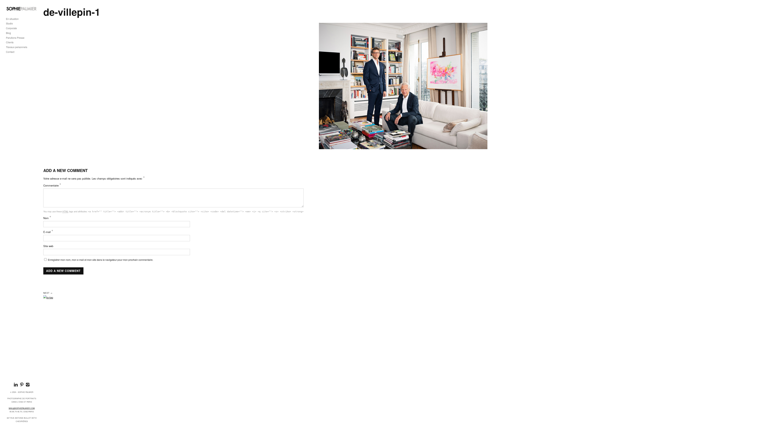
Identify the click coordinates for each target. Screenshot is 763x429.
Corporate (11, 28)
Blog (8, 33)
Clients (10, 42)
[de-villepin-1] (403, 86)
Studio (9, 23)
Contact (10, 51)
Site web (48, 246)
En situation (12, 18)
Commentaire (52, 185)
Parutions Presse (15, 37)
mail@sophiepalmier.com (22, 408)
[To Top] (48, 297)
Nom (47, 218)
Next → (47, 293)
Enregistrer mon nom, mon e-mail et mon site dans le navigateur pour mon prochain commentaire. (100, 259)
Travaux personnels (16, 47)
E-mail (48, 232)
